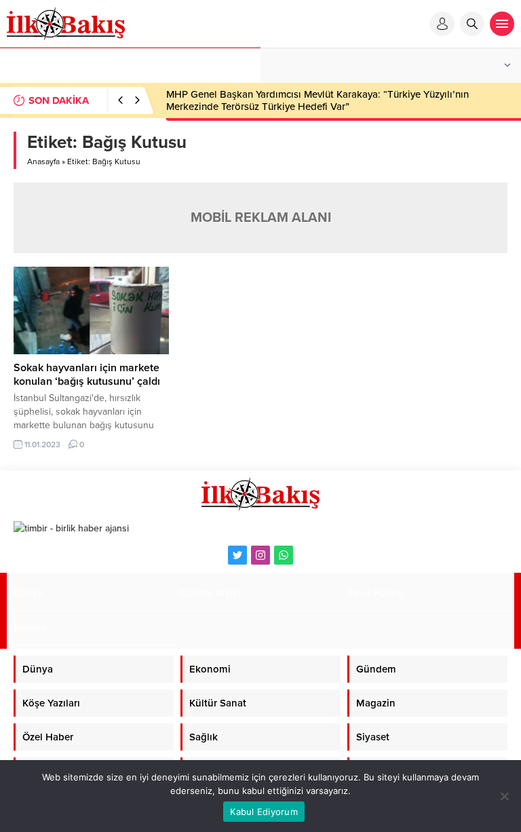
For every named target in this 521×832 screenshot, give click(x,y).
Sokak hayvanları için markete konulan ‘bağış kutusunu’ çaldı (87, 374)
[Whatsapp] (283, 555)
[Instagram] (260, 555)
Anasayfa (43, 161)
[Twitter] (237, 555)
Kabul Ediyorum (264, 811)
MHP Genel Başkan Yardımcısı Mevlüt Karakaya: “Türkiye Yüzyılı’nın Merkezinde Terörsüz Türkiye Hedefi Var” (317, 100)
